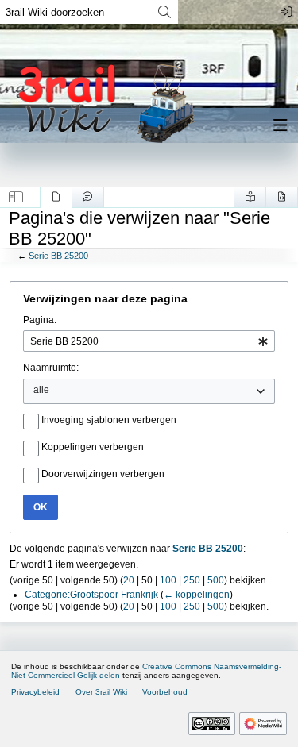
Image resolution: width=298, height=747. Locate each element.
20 (128, 580)
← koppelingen (197, 594)
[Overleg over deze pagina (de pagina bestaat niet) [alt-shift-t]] (87, 197)
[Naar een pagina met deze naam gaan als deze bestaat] (164, 12)
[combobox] (149, 341)
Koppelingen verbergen (92, 446)
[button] (16, 197)
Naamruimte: (51, 367)
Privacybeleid (35, 691)
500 (215, 580)
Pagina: (39, 319)
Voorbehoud (165, 691)
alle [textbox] (41, 389)
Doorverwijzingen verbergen (102, 473)
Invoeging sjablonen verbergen (108, 419)
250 (192, 580)
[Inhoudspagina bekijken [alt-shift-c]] (56, 197)
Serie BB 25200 (58, 255)
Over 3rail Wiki (101, 691)
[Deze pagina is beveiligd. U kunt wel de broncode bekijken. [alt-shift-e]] (281, 197)
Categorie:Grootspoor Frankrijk (91, 594)
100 (168, 580)
